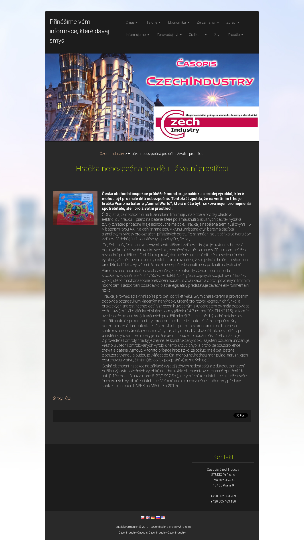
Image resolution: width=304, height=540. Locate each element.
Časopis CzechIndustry (152, 532)
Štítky (57, 398)
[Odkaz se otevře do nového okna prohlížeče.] (75, 207)
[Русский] (158, 517)
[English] (148, 517)
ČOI (68, 398)
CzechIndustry (112, 153)
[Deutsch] (153, 517)
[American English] (163, 517)
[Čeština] (142, 517)
